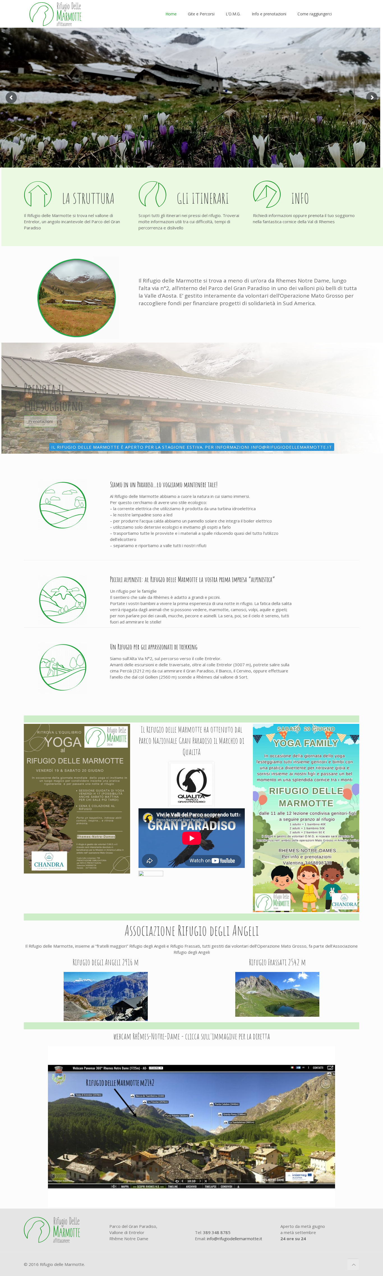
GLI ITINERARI (203, 198)
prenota (316, 215)
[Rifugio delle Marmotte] (55, 14)
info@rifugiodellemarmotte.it (234, 1238)
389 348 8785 (216, 1232)
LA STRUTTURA (88, 198)
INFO (300, 198)
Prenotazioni (40, 421)
